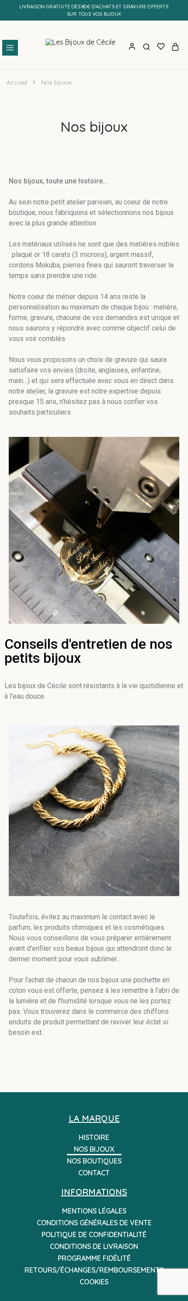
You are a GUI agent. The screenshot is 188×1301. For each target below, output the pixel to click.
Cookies (94, 1281)
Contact (94, 1172)
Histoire (94, 1137)
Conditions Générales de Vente (94, 1222)
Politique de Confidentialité (94, 1234)
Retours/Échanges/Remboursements (94, 1270)
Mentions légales (94, 1210)
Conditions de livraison (94, 1246)
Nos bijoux (94, 1149)
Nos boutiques (94, 1161)
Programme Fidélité (94, 1258)
